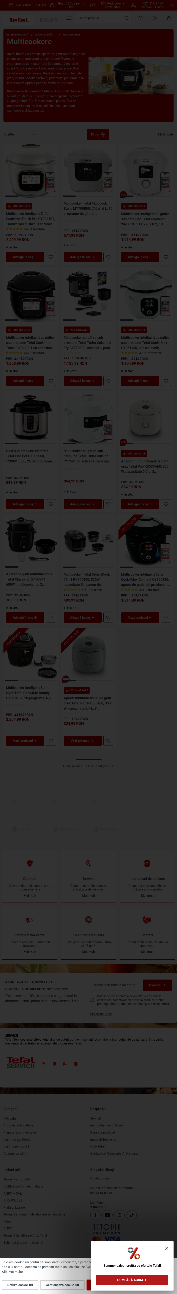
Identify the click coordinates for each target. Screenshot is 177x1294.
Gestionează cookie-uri (62, 1285)
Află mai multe (12, 1272)
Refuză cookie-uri (20, 1285)
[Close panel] (166, 1248)
